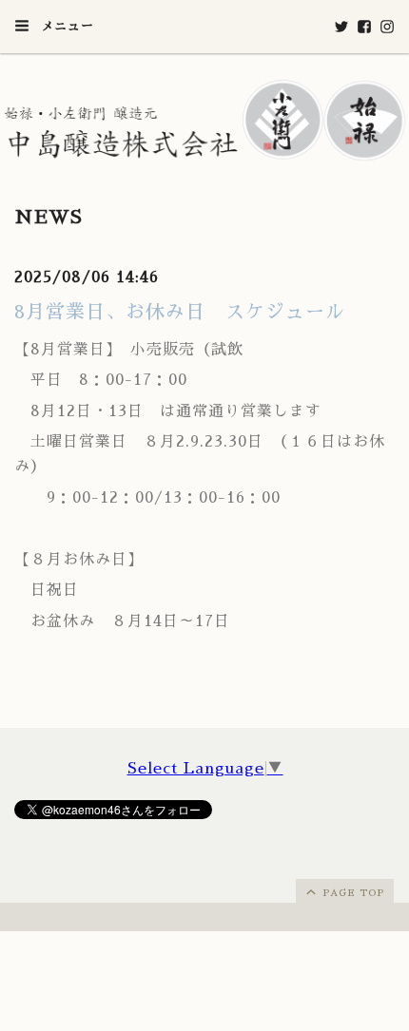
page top (351, 893)
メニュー (65, 26)
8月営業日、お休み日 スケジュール (179, 311)
